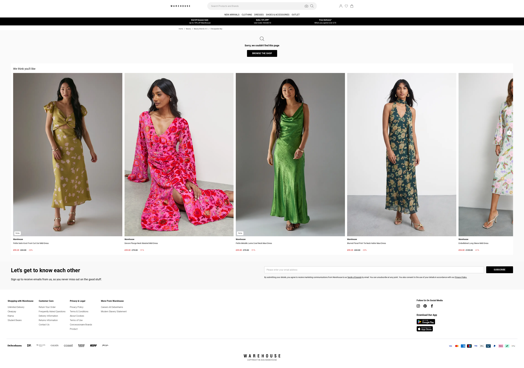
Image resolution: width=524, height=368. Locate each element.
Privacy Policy (76, 307)
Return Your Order (47, 307)
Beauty (188, 29)
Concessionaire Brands (81, 324)
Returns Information (48, 320)
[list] (263, 163)
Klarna (11, 315)
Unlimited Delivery (16, 307)
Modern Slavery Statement (114, 311)
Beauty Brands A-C (201, 29)
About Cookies (77, 315)
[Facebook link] (432, 306)
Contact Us (44, 324)
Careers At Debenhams (112, 307)
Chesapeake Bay (216, 29)
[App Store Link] (426, 325)
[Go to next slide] (509, 133)
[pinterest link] (425, 306)
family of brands (354, 277)
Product (74, 329)
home (181, 29)
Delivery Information (48, 315)
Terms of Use (76, 320)
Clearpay (12, 311)
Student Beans (15, 320)
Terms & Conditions (79, 311)
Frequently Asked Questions (52, 311)
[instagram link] (418, 306)
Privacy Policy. (461, 277)
